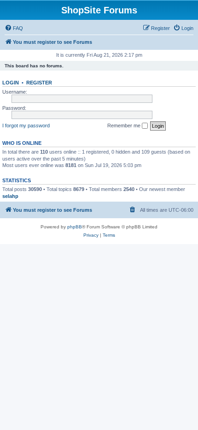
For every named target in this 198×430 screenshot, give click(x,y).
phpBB (74, 226)
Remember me (124, 125)
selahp (10, 196)
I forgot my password (26, 125)
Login (10, 82)
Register (39, 82)
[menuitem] (14, 28)
